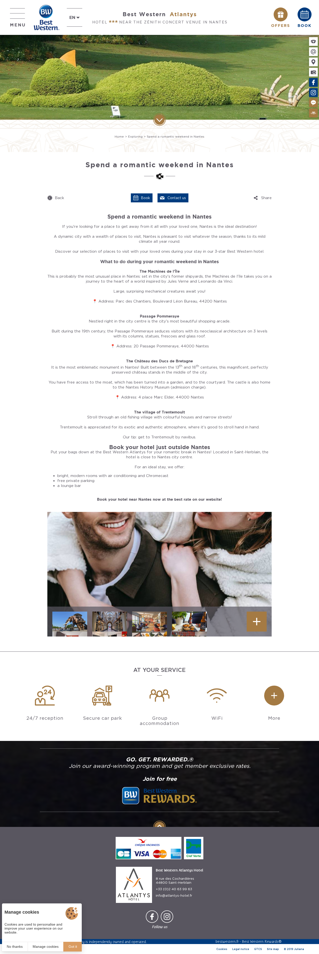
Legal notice (240, 949)
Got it (73, 947)
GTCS (258, 949)
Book (145, 198)
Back (59, 198)
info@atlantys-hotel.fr (174, 895)
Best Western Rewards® (262, 941)
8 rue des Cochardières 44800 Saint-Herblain (175, 880)
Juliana (299, 949)
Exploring (135, 136)
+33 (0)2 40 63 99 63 (174, 889)
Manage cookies (46, 947)
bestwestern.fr (227, 941)
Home (119, 136)
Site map (273, 949)
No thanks (15, 947)
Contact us (176, 198)
